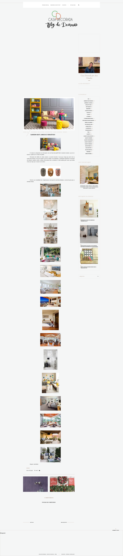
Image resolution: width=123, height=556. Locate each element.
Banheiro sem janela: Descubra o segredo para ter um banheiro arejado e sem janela (89, 187)
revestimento (89, 145)
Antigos (32, 522)
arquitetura (89, 104)
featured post (48, 132)
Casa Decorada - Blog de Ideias (46, 554)
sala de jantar (89, 149)
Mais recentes (64, 522)
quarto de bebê (89, 137)
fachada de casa (89, 124)
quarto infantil (89, 141)
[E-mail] (39, 470)
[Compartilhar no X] (36, 470)
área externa (41, 132)
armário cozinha (89, 102)
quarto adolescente (89, 136)
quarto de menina (89, 139)
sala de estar (89, 147)
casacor (89, 112)
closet (89, 114)
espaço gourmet (89, 122)
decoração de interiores (89, 120)
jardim (54, 132)
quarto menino (89, 143)
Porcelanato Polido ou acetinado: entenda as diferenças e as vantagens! (89, 246)
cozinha (89, 116)
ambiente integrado (89, 100)
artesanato (89, 106)
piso (89, 132)
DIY (89, 98)
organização (89, 130)
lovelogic (72, 554)
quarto (89, 134)
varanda (65, 132)
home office (89, 126)
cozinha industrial (89, 118)
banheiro (89, 108)
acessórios (34, 132)
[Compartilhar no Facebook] (34, 470)
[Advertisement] (49, 64)
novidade (59, 132)
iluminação (89, 128)
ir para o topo (115, 530)
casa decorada (89, 110)
